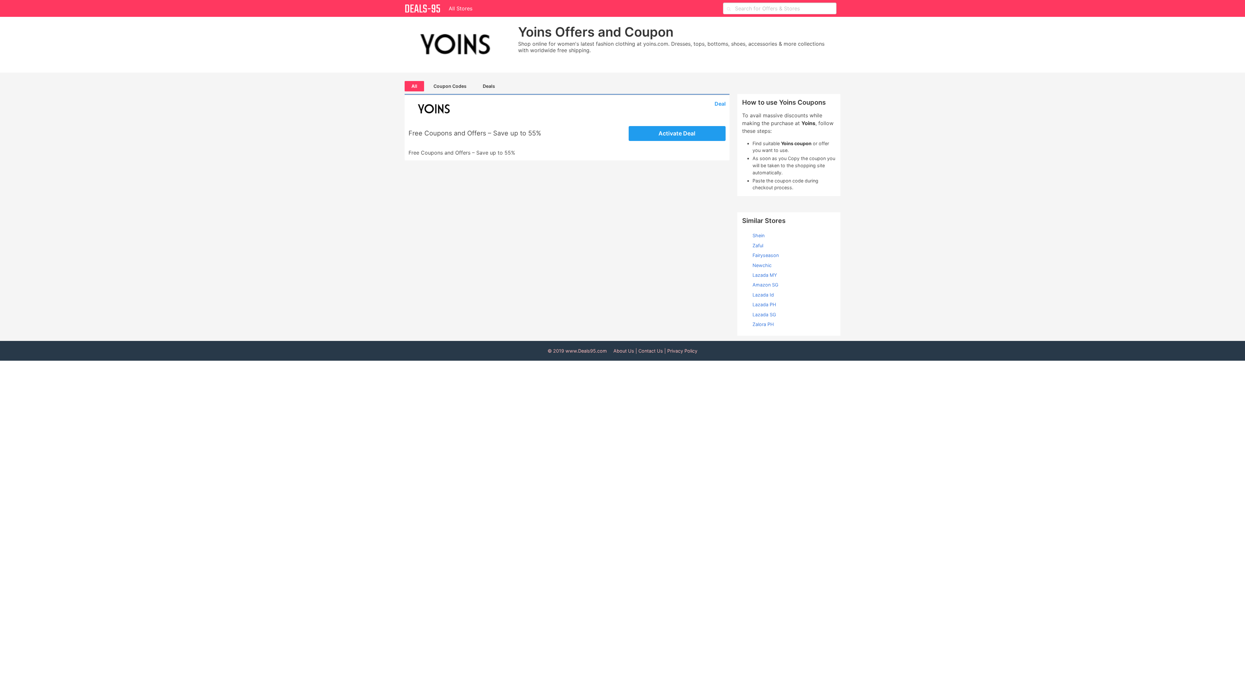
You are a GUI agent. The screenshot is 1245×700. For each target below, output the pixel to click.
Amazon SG (765, 284)
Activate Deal (676, 133)
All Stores (460, 8)
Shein (759, 235)
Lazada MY (765, 275)
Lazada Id (763, 295)
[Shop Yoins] (460, 45)
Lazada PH (764, 304)
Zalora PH (763, 324)
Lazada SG (764, 314)
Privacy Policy (682, 351)
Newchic (762, 265)
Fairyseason (766, 255)
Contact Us (650, 351)
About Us (623, 351)
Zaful (758, 245)
